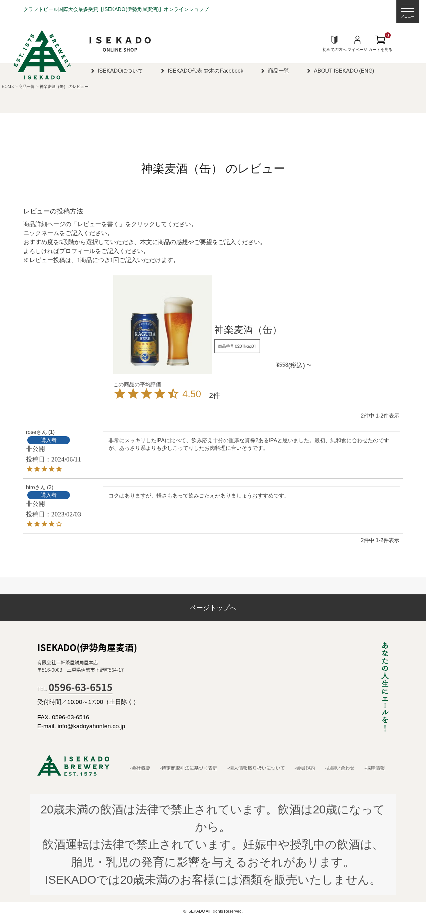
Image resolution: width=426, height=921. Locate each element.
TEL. (74, 689)
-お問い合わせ (339, 768)
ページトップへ (213, 607)
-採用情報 (374, 768)
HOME (8, 86)
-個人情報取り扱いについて (256, 768)
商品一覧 (27, 86)
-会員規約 (305, 768)
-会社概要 (140, 768)
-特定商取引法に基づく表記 (188, 768)
